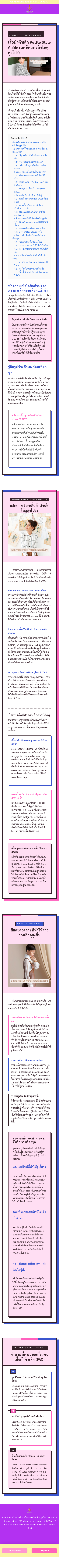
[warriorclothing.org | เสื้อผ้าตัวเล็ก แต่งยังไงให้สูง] (29, 9)
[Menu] (3, 8)
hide (24, 138)
